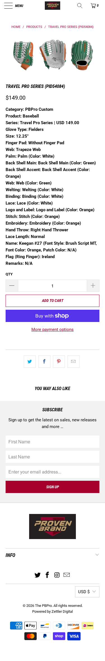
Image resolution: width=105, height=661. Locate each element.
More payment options (52, 329)
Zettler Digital (62, 611)
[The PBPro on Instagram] (57, 575)
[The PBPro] (52, 5)
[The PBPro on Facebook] (47, 575)
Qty (9, 274)
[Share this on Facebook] (44, 361)
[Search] (80, 5)
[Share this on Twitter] (30, 361)
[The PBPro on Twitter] (38, 575)
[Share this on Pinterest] (59, 361)
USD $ (84, 591)
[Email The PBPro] (67, 575)
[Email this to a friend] (73, 361)
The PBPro (43, 606)
